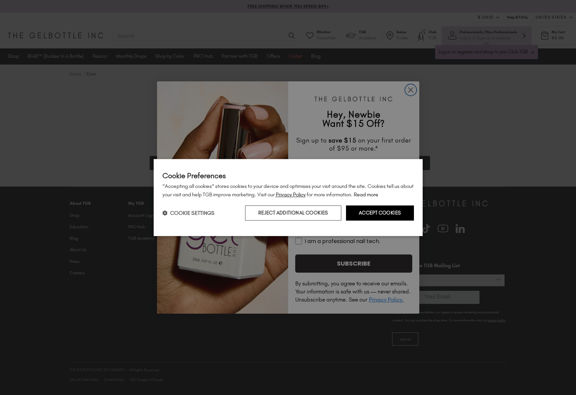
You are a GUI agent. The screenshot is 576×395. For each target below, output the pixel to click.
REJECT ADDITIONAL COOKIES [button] (293, 213)
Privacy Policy (291, 194)
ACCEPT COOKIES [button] (380, 213)
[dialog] (288, 197)
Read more (366, 194)
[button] (188, 213)
